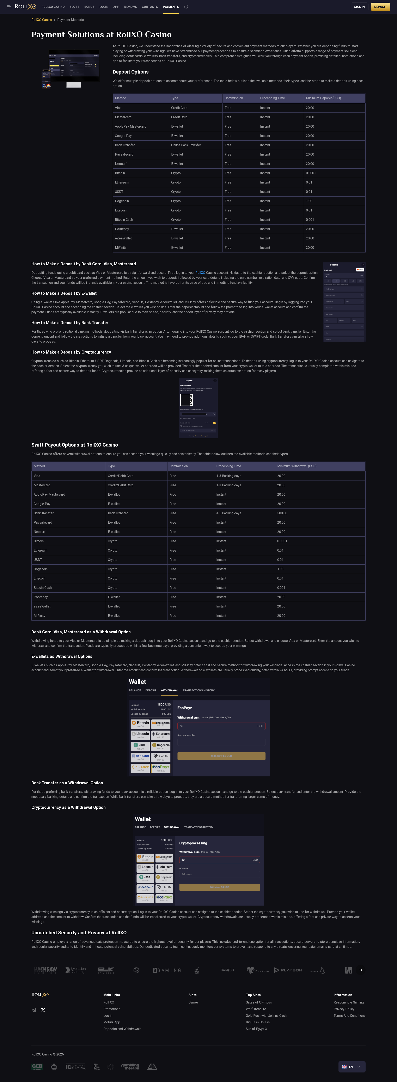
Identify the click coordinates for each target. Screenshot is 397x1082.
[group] (45, 970)
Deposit (380, 6)
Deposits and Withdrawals (122, 1029)
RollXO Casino (53, 6)
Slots (74, 6)
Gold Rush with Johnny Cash (266, 1016)
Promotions (111, 1009)
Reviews (130, 6)
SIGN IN (359, 6)
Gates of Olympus (259, 1002)
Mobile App (111, 1022)
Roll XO (108, 1002)
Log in (107, 1016)
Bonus (89, 6)
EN (351, 1067)
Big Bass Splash (258, 1022)
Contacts (150, 6)
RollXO (200, 273)
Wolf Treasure (256, 1009)
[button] (359, 970)
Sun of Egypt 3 (256, 1029)
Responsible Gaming (349, 1002)
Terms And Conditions (350, 1016)
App (116, 6)
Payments (171, 6)
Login (103, 6)
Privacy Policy (344, 1009)
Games (194, 1002)
